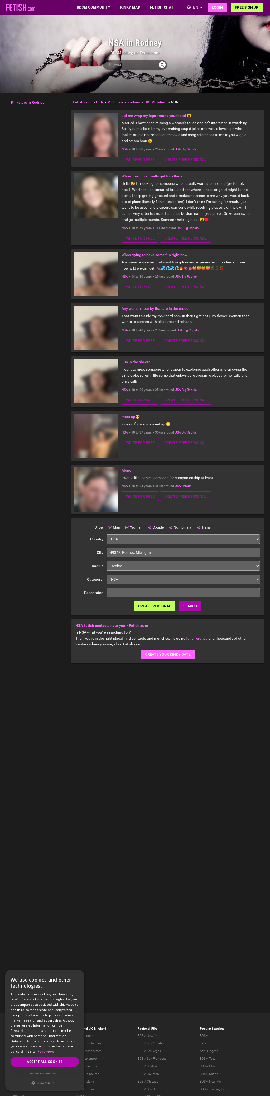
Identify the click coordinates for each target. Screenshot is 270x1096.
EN (195, 7)
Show (98, 527)
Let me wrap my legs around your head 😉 (156, 115)
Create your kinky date (167, 654)
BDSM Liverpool (86, 1058)
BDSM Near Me (210, 1081)
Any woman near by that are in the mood (155, 308)
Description (93, 593)
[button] (45, 1082)
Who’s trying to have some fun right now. (155, 255)
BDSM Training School (215, 1089)
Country (96, 539)
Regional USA (147, 1028)
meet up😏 (131, 417)
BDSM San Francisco (152, 1058)
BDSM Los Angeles (151, 1043)
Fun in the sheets (136, 362)
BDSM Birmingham (88, 1043)
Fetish (204, 1043)
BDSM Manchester (88, 1051)
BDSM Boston (147, 1066)
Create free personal (185, 159)
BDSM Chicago (148, 1081)
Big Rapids (189, 149)
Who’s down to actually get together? (152, 176)
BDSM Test (207, 1058)
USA (178, 149)
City (100, 552)
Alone (126, 470)
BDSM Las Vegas (149, 1051)
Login (217, 7)
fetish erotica (197, 638)
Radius (97, 566)
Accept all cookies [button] (44, 1061)
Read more (45, 1051)
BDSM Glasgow (86, 1066)
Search (190, 606)
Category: (95, 579)
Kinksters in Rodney (27, 102)
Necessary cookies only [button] (45, 1073)
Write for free (140, 159)
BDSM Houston (148, 1074)
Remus (186, 486)
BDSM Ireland (84, 1081)
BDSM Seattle (147, 1089)
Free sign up (246, 7)
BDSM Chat (208, 1066)
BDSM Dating (209, 1074)
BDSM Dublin (84, 1089)
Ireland (101, 1028)
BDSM (204, 1036)
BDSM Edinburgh (87, 1074)
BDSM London (85, 1036)
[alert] (44, 1030)
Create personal (154, 606)
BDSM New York (149, 1036)
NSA (125, 149)
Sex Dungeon (209, 1051)
